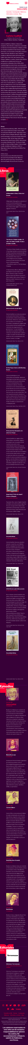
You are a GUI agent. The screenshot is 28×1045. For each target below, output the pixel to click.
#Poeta (11, 161)
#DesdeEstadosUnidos (17, 155)
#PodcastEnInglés (5, 161)
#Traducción (21, 161)
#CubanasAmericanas (6, 155)
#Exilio (16, 157)
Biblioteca (23, 12)
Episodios (9, 12)
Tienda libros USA (8, 1013)
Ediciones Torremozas (22, 467)
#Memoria (20, 157)
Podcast (15, 1013)
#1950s (3, 153)
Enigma (9, 1019)
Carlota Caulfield (9, 211)
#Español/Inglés (10, 157)
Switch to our (22, 8)
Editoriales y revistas (12, 14)
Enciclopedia (16, 12)
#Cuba (6, 153)
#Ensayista (3, 157)
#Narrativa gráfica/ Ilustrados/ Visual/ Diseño (11, 159)
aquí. (7, 119)
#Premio (16, 161)
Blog (20, 14)
